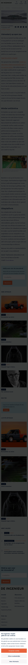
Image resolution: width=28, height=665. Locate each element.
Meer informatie (14, 661)
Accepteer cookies (14, 650)
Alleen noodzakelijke (14, 656)
